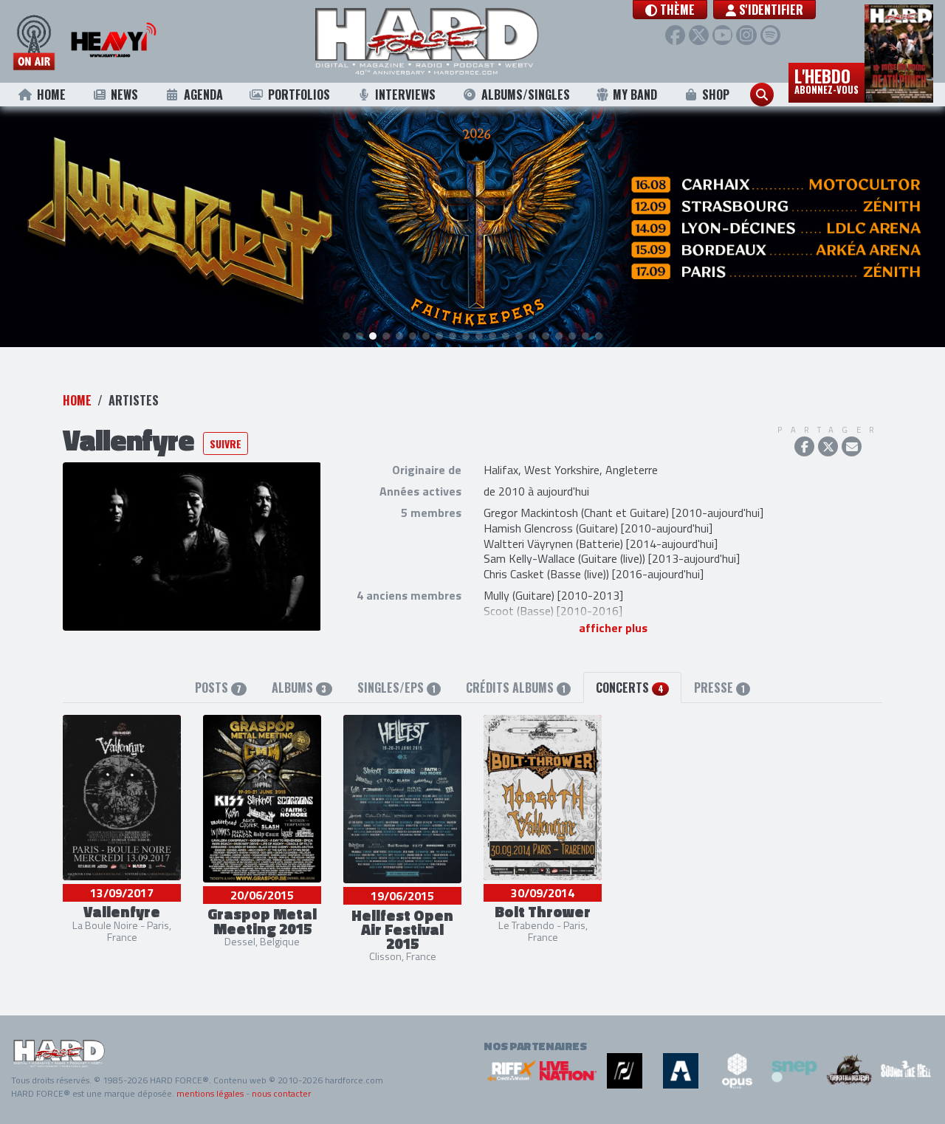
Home (51, 94)
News (124, 94)
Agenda (203, 94)
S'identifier (769, 9)
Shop (715, 94)
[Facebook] (675, 35)
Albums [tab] (299, 687)
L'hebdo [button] (826, 80)
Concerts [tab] (629, 687)
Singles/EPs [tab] (396, 687)
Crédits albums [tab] (516, 687)
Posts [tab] (218, 687)
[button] (670, 9)
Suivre (225, 443)
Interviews (405, 94)
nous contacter (281, 1093)
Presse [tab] (719, 687)
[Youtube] (722, 35)
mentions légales (210, 1093)
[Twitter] (699, 35)
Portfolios (299, 94)
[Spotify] (770, 35)
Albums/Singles (525, 94)
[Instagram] (746, 35)
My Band (635, 94)
